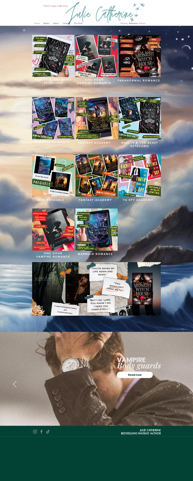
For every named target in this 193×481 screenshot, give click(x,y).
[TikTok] (47, 431)
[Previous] (14, 384)
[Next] (178, 384)
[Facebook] (41, 431)
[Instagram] (35, 431)
